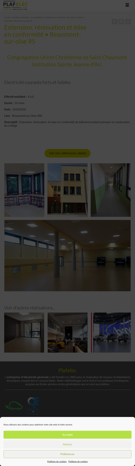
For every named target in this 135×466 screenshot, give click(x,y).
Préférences (67, 454)
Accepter (67, 434)
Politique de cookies (57, 461)
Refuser (67, 444)
